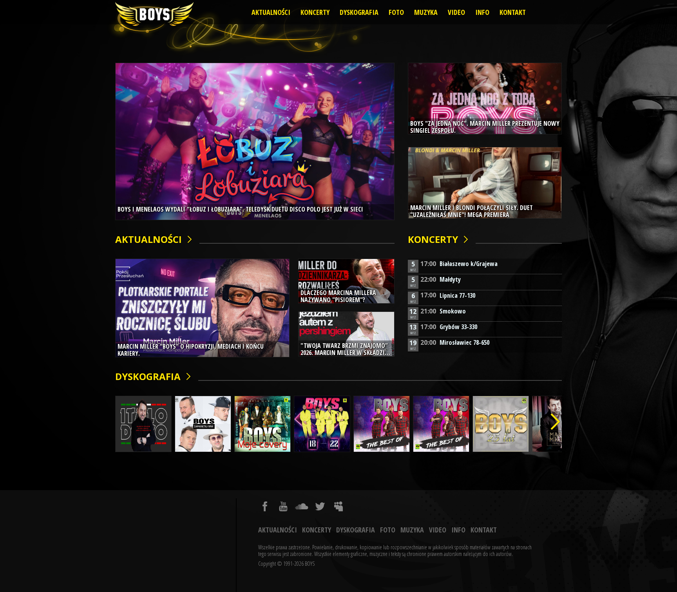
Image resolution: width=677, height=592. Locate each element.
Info (482, 12)
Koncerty (314, 12)
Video (456, 12)
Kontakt (513, 12)
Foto (396, 12)
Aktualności (271, 12)
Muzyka (426, 12)
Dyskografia (359, 12)
